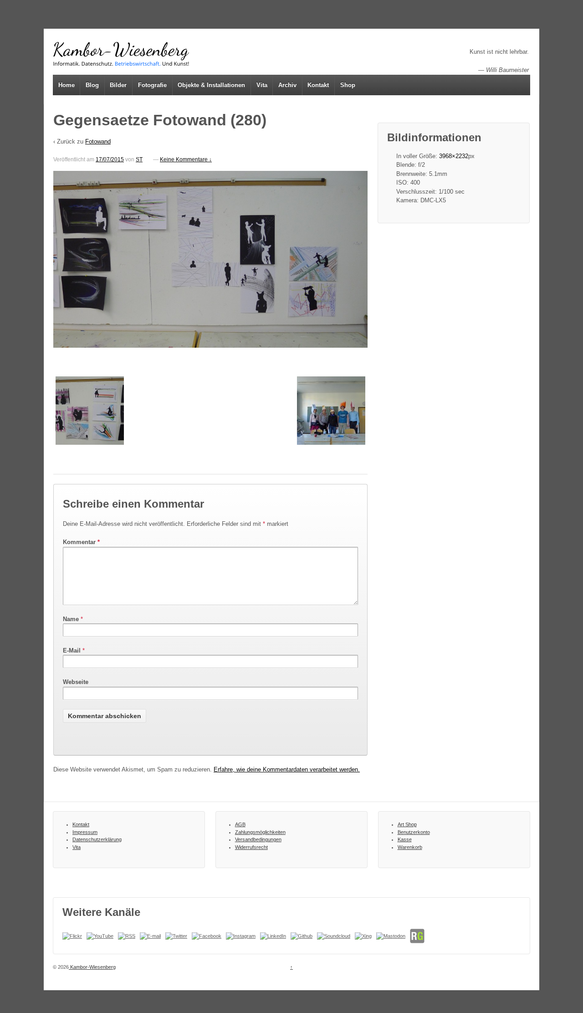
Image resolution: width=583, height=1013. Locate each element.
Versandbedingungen (258, 839)
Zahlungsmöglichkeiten (260, 832)
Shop (347, 85)
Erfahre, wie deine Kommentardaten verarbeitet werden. (287, 769)
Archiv (287, 85)
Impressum (84, 832)
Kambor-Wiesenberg (92, 967)
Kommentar (81, 542)
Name (71, 619)
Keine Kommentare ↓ (186, 159)
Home (66, 85)
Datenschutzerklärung (97, 839)
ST (139, 159)
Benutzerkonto (414, 832)
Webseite (75, 682)
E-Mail (72, 650)
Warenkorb (410, 847)
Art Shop (407, 824)
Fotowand (98, 141)
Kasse (405, 839)
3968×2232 (453, 156)
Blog (92, 85)
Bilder (118, 85)
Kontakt (318, 85)
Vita (261, 85)
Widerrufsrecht (251, 847)
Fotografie (152, 85)
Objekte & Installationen (211, 85)
